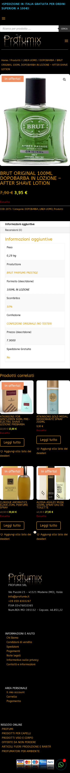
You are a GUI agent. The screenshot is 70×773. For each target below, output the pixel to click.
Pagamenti (13, 651)
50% (9, 306)
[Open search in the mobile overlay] (35, 28)
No (8, 357)
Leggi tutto (12, 442)
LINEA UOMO (30, 60)
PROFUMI (7, 729)
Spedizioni (13, 646)
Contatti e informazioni (21, 664)
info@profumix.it (18, 596)
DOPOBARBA (46, 60)
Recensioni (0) (13, 230)
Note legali (14, 655)
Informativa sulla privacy (22, 659)
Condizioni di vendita (19, 642)
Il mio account (16, 692)
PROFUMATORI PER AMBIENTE (21, 751)
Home (4, 60)
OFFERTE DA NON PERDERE (19, 742)
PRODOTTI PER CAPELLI (16, 733)
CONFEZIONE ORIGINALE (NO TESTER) (29, 323)
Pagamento (14, 701)
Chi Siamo (12, 637)
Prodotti (15, 60)
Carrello (12, 696)
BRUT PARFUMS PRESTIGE (22, 272)
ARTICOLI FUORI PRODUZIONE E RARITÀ (26, 746)
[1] (60, 766)
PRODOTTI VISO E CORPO (17, 737)
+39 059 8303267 (19, 601)
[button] (64, 79)
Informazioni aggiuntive (20, 224)
